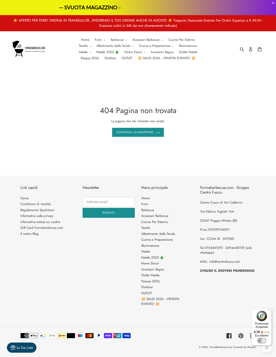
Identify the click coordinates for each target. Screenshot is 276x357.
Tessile (145, 227)
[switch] (261, 340)
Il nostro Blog (29, 233)
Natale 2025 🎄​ (152, 257)
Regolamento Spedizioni (37, 210)
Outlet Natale (150, 275)
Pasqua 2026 (150, 281)
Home (145, 198)
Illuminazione (150, 245)
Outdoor (147, 287)
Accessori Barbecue (154, 215)
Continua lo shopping (135, 132)
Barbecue (147, 210)
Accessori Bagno (152, 269)
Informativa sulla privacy (36, 215)
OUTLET (146, 293)
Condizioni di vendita (35, 204)
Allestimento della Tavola (158, 233)
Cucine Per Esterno (154, 222)
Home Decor (150, 263)
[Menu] (269, 311)
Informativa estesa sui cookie (40, 222)
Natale (145, 251)
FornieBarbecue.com (221, 347)
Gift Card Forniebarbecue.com (41, 227)
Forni (144, 204)
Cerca (24, 198)
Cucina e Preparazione (157, 239)
